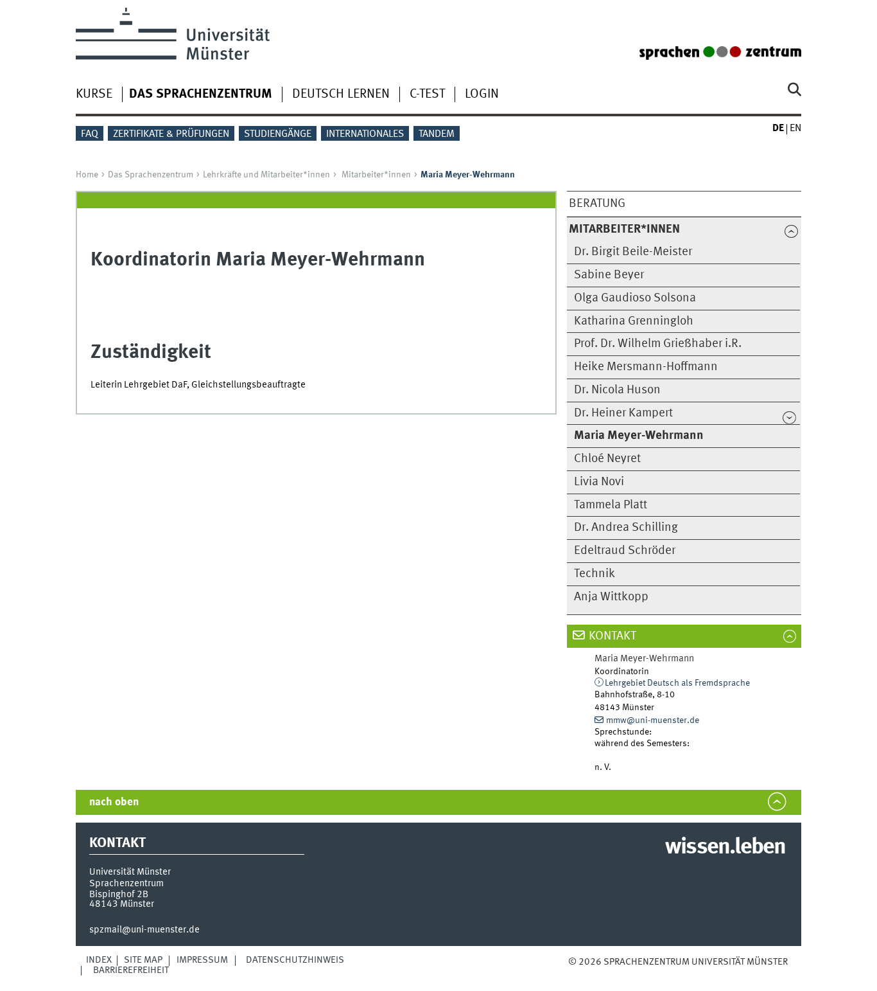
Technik (594, 574)
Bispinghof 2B (118, 894)
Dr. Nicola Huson (617, 390)
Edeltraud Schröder (624, 551)
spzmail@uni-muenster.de (144, 930)
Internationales (365, 134)
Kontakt (612, 636)
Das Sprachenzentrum (150, 174)
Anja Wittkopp (611, 597)
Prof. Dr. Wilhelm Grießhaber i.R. (658, 344)
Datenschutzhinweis (295, 960)
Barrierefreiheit (131, 970)
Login (482, 94)
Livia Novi (599, 482)
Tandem (437, 134)
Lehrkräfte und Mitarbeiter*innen (266, 174)
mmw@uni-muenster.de (652, 720)
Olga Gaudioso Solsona (635, 298)
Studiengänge (277, 134)
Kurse (94, 94)
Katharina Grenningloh (633, 321)
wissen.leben (725, 847)
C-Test (427, 94)
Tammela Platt (610, 505)
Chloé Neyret (607, 459)
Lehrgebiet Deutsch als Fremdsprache (677, 683)
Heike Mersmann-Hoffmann (646, 367)
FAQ (89, 134)
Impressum (202, 960)
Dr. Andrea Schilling (626, 527)
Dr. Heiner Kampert (623, 413)
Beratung (597, 204)
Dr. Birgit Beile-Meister (633, 252)
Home (87, 174)
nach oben (114, 802)
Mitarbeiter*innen (376, 174)
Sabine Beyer (609, 275)
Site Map (143, 960)
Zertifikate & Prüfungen (171, 134)
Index (99, 960)
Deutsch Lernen (341, 94)
